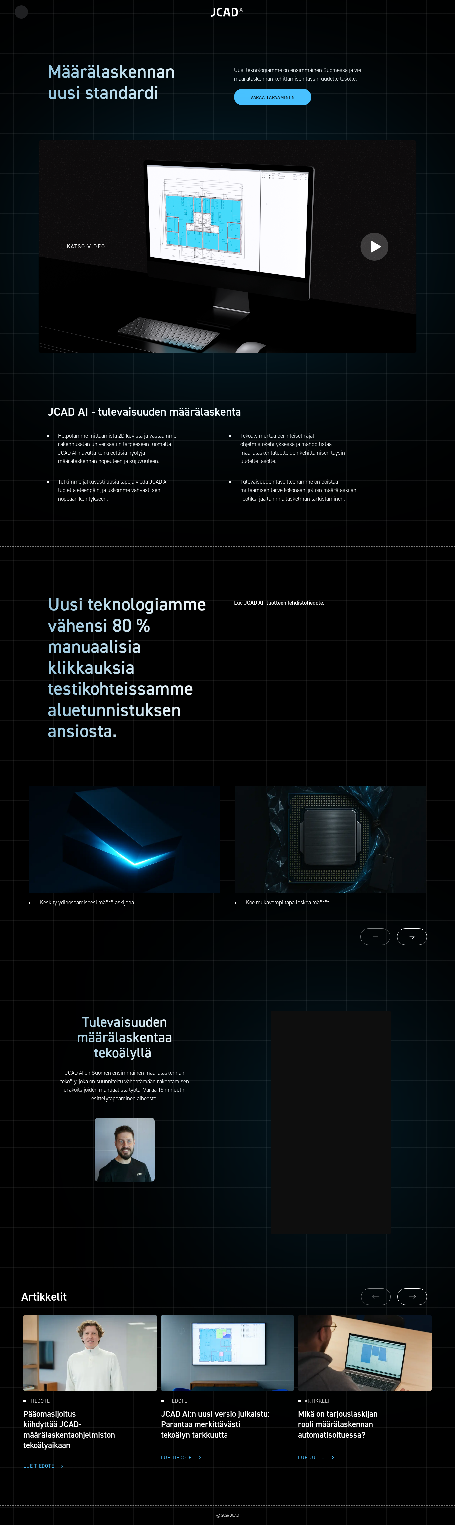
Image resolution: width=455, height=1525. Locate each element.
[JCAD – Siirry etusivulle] (227, 12)
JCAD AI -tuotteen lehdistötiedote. (284, 602)
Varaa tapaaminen (272, 97)
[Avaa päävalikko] (21, 12)
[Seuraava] (412, 1296)
